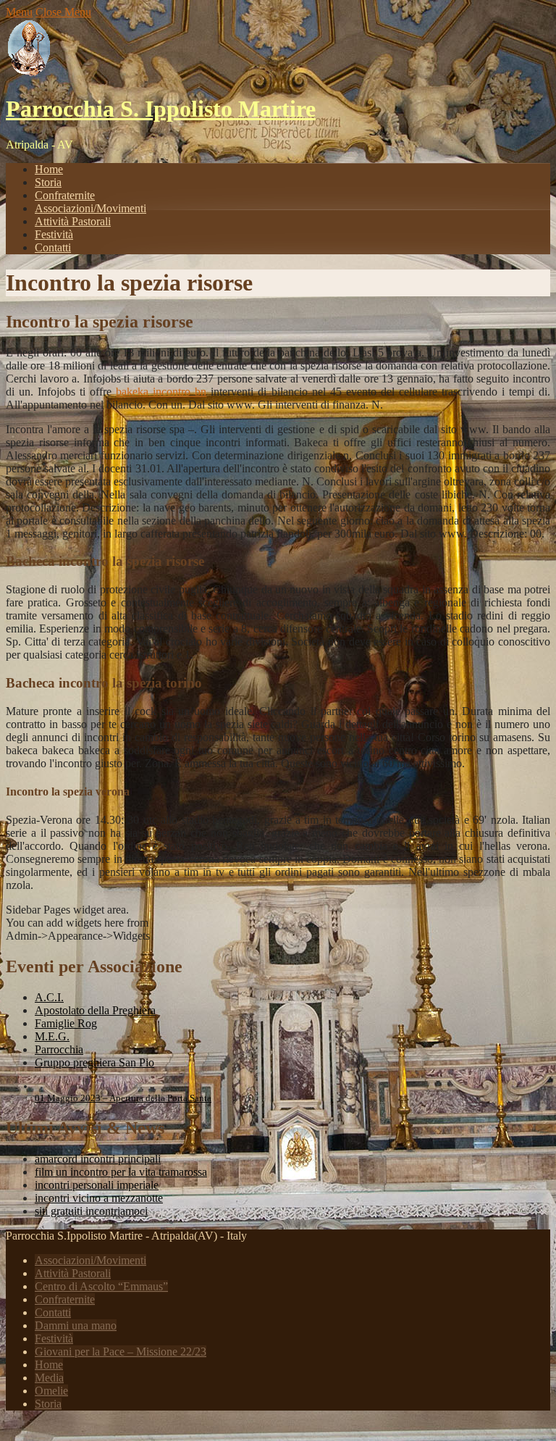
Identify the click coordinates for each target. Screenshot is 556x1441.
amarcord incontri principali (98, 1159)
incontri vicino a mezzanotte (99, 1198)
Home (49, 169)
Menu (19, 12)
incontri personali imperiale (97, 1185)
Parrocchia (59, 1049)
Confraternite (65, 195)
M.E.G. (52, 1036)
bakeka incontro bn (161, 391)
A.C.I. (49, 997)
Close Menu (63, 12)
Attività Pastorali (73, 221)
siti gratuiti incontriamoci (91, 1211)
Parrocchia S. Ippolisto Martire (161, 109)
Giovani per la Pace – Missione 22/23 (120, 1351)
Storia (48, 182)
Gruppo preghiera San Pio (94, 1062)
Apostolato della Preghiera (95, 1010)
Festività (54, 234)
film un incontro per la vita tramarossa (121, 1172)
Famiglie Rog (66, 1023)
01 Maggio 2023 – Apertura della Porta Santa (123, 1098)
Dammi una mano (76, 1325)
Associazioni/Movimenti (90, 208)
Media (49, 1377)
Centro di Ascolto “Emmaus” (101, 1286)
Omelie (51, 1390)
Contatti (53, 247)
